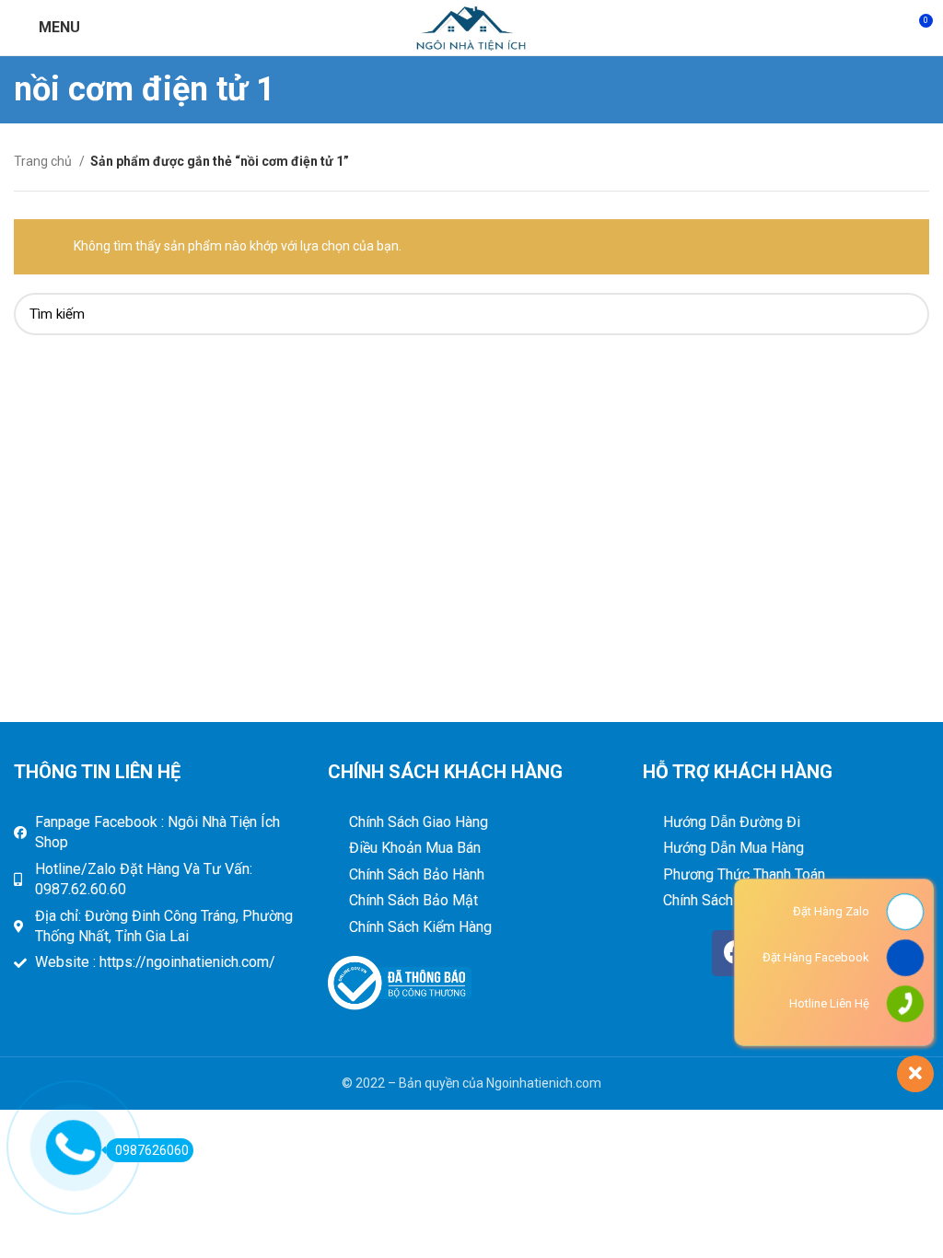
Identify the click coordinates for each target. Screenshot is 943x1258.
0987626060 (152, 1150)
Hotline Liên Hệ (829, 1003)
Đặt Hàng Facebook (816, 957)
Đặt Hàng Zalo (831, 911)
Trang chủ (44, 161)
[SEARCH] (904, 314)
